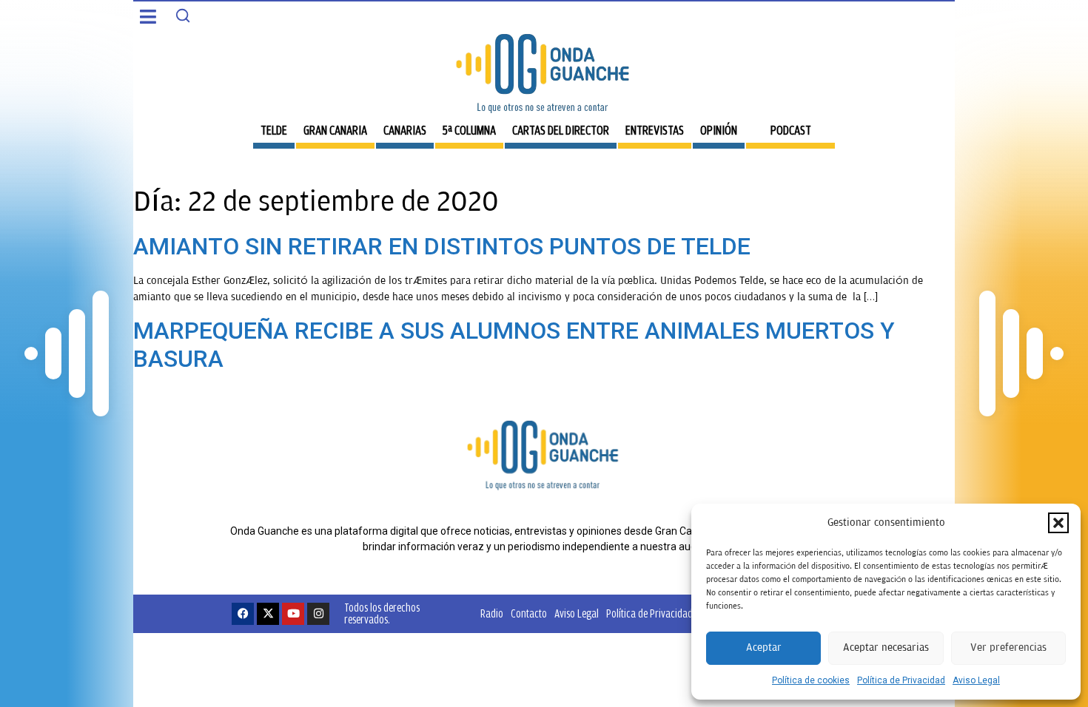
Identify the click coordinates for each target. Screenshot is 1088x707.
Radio (491, 613)
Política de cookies (811, 680)
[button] (1058, 522)
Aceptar (764, 647)
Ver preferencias (1008, 647)
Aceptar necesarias (886, 647)
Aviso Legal (976, 680)
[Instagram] (318, 614)
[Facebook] (243, 614)
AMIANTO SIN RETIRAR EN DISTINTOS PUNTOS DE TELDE (441, 246)
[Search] (182, 15)
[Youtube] (293, 614)
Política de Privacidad (901, 680)
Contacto (529, 613)
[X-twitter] (268, 614)
